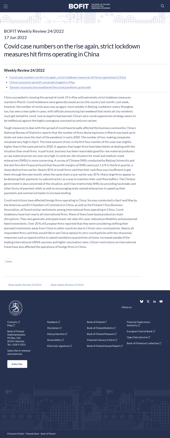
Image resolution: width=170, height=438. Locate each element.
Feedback (52, 321)
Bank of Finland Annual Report (103, 345)
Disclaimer (53, 327)
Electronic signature (58, 345)
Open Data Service (137, 337)
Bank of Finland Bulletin (100, 327)
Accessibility (54, 339)
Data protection (56, 333)
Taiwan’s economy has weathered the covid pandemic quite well (50, 87)
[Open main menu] (8, 6)
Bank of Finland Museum (100, 333)
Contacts (12, 321)
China (8, 261)
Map (9, 325)
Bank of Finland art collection (143, 343)
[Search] (161, 6)
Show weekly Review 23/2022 (25, 284)
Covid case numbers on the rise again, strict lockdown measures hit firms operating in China (67, 77)
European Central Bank (139, 331)
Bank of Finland (95, 321)
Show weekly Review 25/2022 (67, 284)
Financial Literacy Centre (101, 339)
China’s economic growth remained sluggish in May (42, 82)
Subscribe (17, 363)
